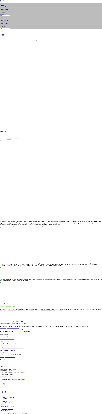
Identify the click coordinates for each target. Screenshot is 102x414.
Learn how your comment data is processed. (18, 379)
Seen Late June (4, 398)
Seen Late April (4, 401)
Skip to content (2, 0)
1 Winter (3, 383)
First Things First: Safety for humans (7, 357)
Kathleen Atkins (4, 409)
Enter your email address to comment (5, 369)
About (3, 19)
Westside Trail (6, 334)
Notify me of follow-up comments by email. (8, 374)
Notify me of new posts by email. (6, 376)
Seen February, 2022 (8, 411)
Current (3, 387)
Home (3, 17)
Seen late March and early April (7, 402)
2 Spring (3, 384)
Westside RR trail (5, 20)
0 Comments (9, 139)
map (2, 334)
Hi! (9, 410)
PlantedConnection (5, 406)
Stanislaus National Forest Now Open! (8, 350)
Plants (3, 24)
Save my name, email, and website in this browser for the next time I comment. (13, 372)
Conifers (3, 26)
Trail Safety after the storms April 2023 (8, 343)
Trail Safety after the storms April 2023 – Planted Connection (11, 407)
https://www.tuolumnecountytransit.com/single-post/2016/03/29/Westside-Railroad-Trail (13, 321)
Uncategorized (4, 391)
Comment (1, 366)
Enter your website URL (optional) (5, 370)
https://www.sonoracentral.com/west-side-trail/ (23, 331)
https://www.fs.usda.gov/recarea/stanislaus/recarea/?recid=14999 (9, 328)
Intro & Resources (5, 23)
